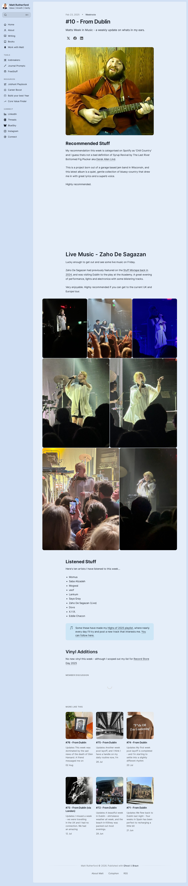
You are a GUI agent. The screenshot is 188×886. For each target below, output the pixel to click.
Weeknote (90, 14)
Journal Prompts (16, 65)
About (11, 30)
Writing (11, 36)
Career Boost (15, 89)
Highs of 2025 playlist (120, 627)
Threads (12, 119)
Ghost (127, 865)
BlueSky (12, 125)
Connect (12, 136)
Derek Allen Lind (105, 159)
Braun (135, 865)
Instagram (13, 131)
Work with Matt (16, 47)
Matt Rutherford (19, 4)
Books (11, 41)
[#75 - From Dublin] (109, 739)
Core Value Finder (17, 101)
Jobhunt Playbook (17, 84)
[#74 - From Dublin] (140, 739)
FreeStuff (13, 71)
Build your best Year (18, 95)
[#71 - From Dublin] (140, 806)
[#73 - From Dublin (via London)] (79, 806)
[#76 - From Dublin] (79, 739)
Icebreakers (14, 60)
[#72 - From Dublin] (109, 806)
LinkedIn (12, 114)
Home (11, 24)
